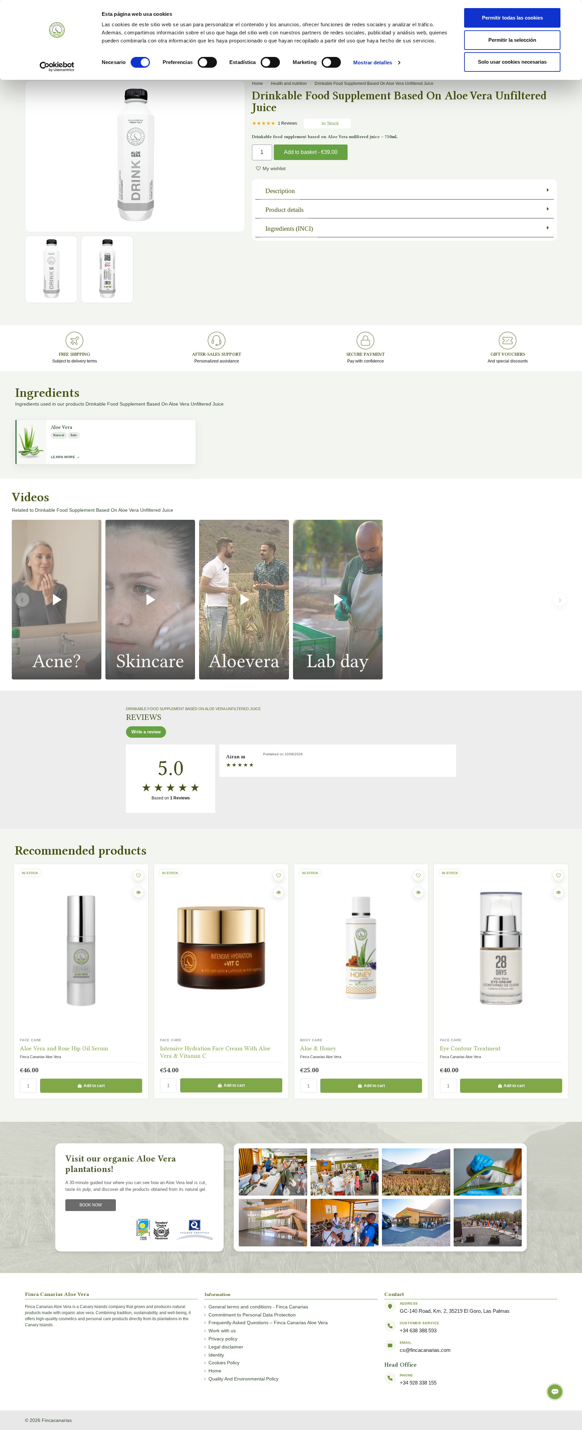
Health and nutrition (289, 83)
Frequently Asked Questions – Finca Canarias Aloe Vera (268, 1322)
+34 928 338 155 (418, 1383)
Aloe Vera (61, 427)
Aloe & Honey (318, 1048)
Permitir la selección (512, 40)
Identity (216, 1355)
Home (257, 83)
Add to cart (94, 1085)
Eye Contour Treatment (470, 1048)
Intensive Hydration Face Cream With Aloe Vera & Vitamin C (215, 1052)
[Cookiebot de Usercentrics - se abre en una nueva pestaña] (57, 67)
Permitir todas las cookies (512, 18)
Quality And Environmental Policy (243, 1378)
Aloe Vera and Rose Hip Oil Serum (64, 1048)
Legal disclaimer (225, 1346)
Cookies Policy (223, 1362)
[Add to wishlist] (138, 875)
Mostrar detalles (372, 62)
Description (280, 190)
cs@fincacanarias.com (425, 1350)
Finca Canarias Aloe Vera (40, 1057)
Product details (284, 209)
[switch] (207, 62)
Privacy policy (222, 1338)
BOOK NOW (90, 1205)
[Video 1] (56, 599)
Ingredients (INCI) (289, 228)
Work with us (222, 1330)
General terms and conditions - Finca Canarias (258, 1306)
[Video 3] (244, 599)
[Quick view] (138, 892)
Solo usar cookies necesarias (512, 62)
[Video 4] (338, 599)
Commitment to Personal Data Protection (252, 1314)
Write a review (146, 731)
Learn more (63, 457)
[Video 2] (150, 599)
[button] (240, 156)
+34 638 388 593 (418, 1330)
